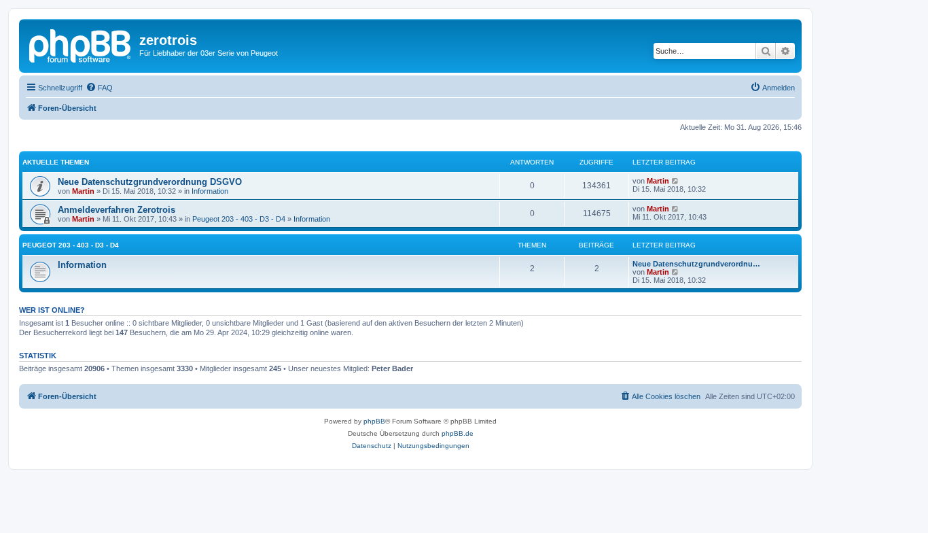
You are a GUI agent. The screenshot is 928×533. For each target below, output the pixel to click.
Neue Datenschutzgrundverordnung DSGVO (150, 182)
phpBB (374, 421)
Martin (83, 191)
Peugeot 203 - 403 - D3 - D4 (238, 219)
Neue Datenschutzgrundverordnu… (696, 264)
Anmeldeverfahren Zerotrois (116, 210)
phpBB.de (458, 433)
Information (210, 191)
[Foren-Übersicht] (80, 44)
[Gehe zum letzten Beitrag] (675, 181)
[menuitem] (99, 88)
